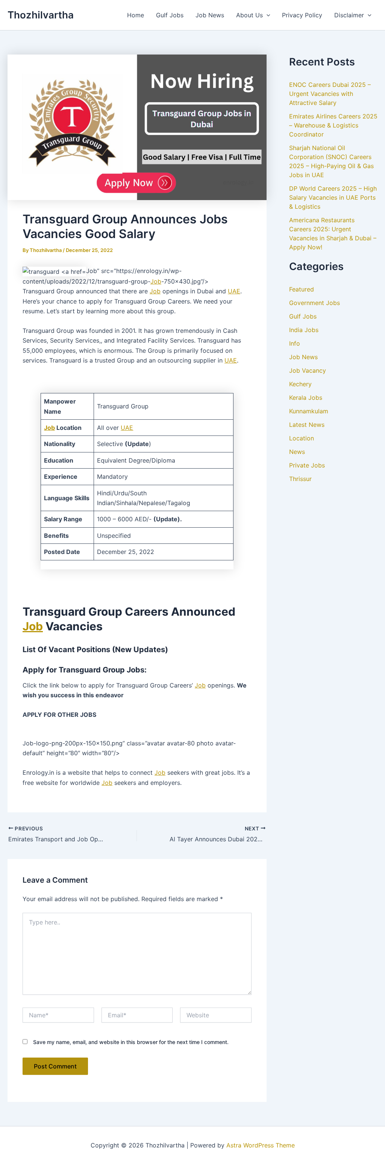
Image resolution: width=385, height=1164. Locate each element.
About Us (249, 15)
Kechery (300, 384)
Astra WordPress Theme (260, 1145)
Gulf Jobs (169, 15)
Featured (301, 289)
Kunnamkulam (308, 411)
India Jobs (303, 330)
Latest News (306, 424)
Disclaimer (349, 15)
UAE (234, 291)
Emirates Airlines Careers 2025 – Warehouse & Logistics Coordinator (333, 125)
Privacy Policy (302, 15)
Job (155, 281)
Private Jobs (307, 465)
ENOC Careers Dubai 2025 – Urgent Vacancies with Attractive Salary (330, 93)
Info (294, 343)
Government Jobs (314, 303)
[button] (266, 15)
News (297, 451)
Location (301, 438)
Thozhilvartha (41, 15)
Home (135, 15)
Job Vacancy (307, 370)
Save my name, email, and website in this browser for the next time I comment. (131, 1042)
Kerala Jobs (305, 397)
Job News (210, 15)
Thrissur (300, 479)
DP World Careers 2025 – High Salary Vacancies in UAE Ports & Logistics (333, 197)
